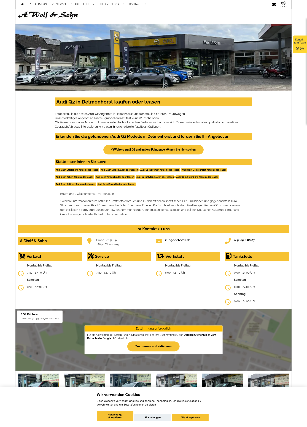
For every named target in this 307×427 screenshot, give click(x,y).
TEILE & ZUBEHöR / (110, 4)
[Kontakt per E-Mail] (274, 4)
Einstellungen (153, 417)
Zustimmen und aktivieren (153, 346)
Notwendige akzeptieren (115, 416)
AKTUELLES (82, 4)
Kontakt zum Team (300, 41)
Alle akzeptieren (190, 417)
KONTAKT (135, 4)
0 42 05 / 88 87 (244, 240)
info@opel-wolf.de (177, 240)
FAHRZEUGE (41, 4)
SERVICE (61, 4)
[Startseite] (283, 4)
